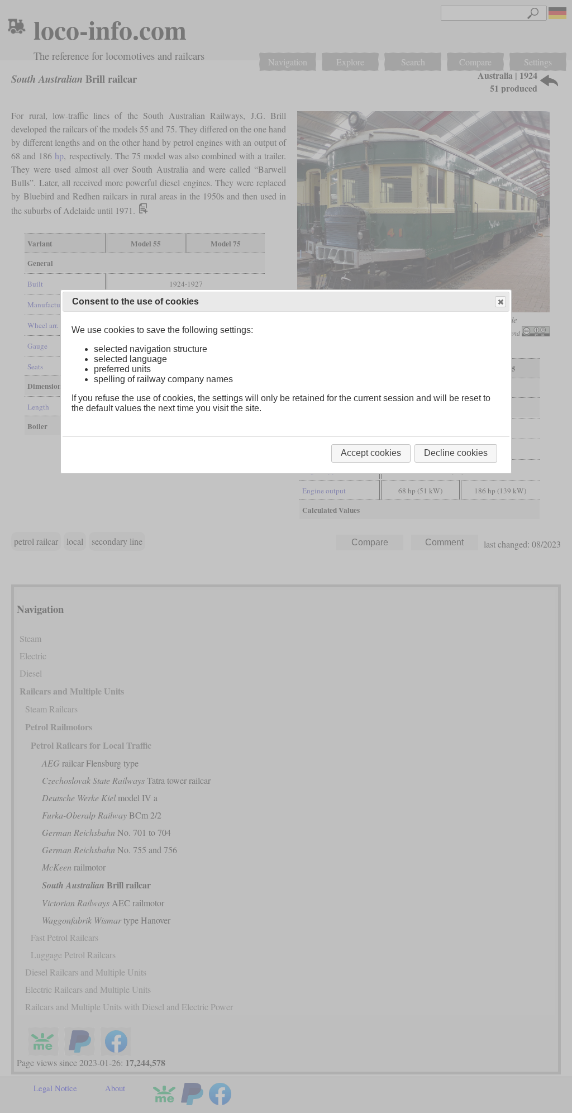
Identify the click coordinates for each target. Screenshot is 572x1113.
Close (500, 301)
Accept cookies (371, 453)
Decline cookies (456, 453)
